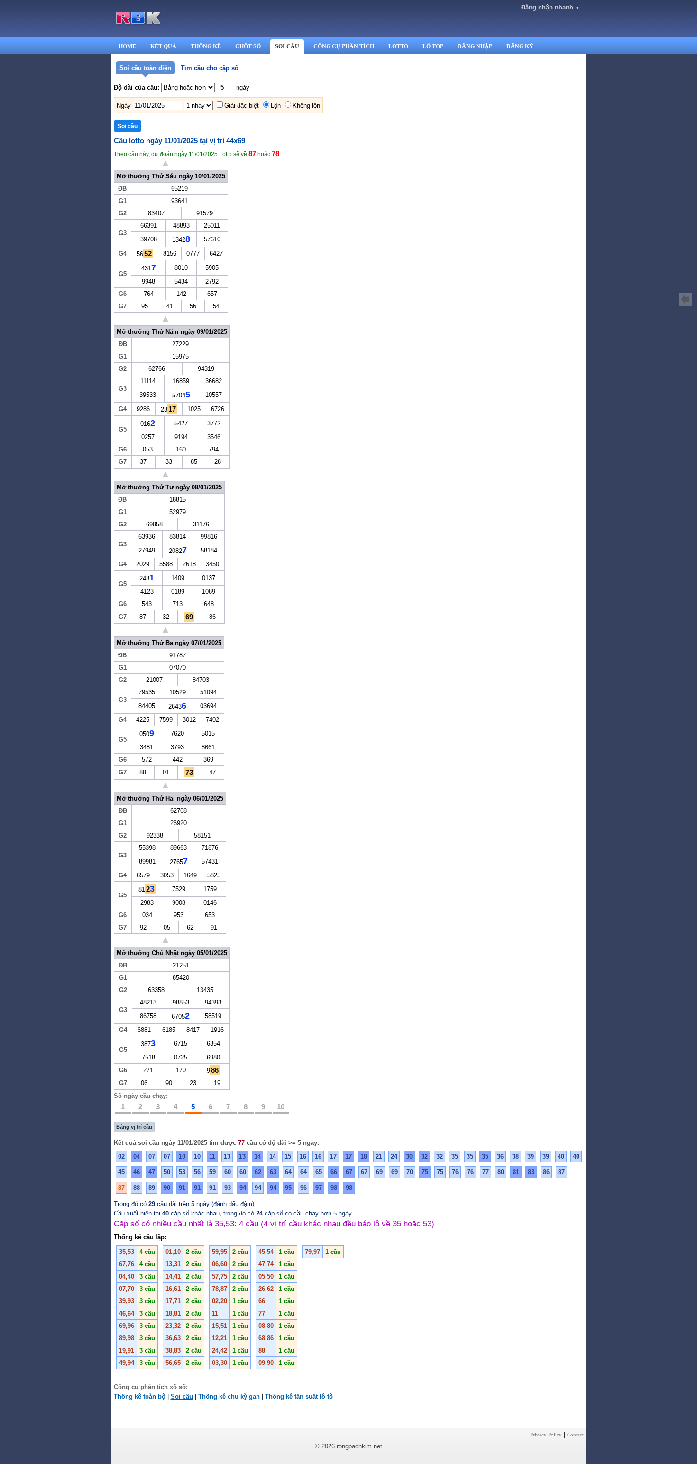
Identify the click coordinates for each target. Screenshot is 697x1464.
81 (516, 1172)
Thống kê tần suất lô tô (299, 1396)
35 (454, 1156)
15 (287, 1156)
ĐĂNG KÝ (519, 46)
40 (561, 1156)
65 (318, 1172)
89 (151, 1187)
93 (227, 1187)
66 (333, 1172)
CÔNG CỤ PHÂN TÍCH (343, 46)
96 (303, 1187)
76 (455, 1172)
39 (530, 1156)
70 (409, 1172)
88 (136, 1187)
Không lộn (306, 105)
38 (515, 1156)
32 (424, 1156)
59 (212, 1172)
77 (485, 1172)
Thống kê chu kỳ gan (229, 1396)
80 (500, 1172)
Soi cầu (182, 1396)
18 (363, 1156)
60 (227, 1172)
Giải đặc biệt (241, 105)
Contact (575, 1434)
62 (258, 1172)
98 (333, 1187)
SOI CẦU (287, 46)
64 (288, 1172)
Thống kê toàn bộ (139, 1396)
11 (212, 1156)
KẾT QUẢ (163, 46)
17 (333, 1156)
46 (136, 1172)
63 (273, 1172)
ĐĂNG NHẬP (475, 46)
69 (379, 1172)
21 (379, 1156)
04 (136, 1156)
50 (167, 1172)
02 (121, 1156)
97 (318, 1187)
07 (151, 1156)
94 (242, 1187)
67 (349, 1172)
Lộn (276, 105)
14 (257, 1156)
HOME (127, 46)
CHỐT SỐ (248, 46)
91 (182, 1187)
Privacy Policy (546, 1434)
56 (197, 1172)
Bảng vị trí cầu (134, 1127)
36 (500, 1156)
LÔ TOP (432, 46)
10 (280, 1107)
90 (167, 1187)
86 (546, 1172)
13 (227, 1156)
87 (561, 1172)
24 (394, 1156)
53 (182, 1172)
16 (303, 1156)
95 (288, 1187)
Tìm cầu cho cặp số (209, 68)
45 (121, 1172)
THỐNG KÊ (206, 46)
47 (151, 1172)
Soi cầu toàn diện (145, 68)
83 (531, 1172)
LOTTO (398, 46)
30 (409, 1156)
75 (425, 1172)
